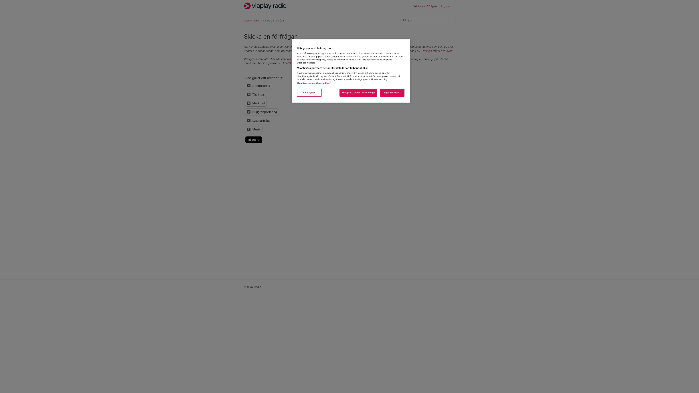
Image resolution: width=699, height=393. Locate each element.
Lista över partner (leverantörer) (314, 83)
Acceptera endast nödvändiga (358, 92)
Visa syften (309, 92)
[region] (351, 71)
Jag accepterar (392, 92)
